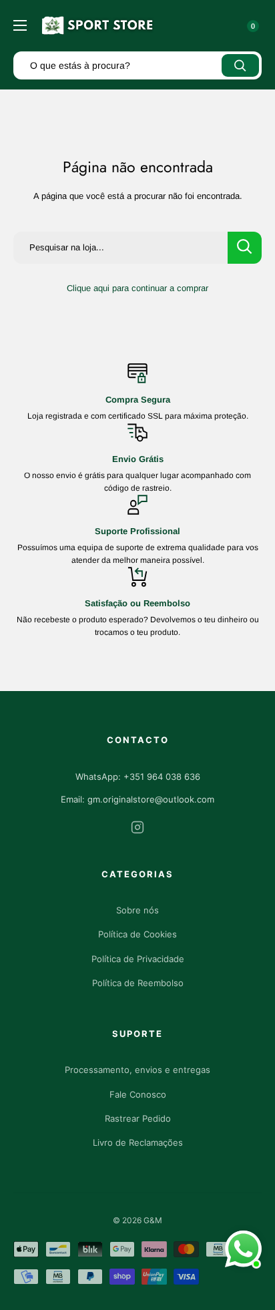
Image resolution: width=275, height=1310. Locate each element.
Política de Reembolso (138, 982)
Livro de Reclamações (138, 1142)
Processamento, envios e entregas (137, 1069)
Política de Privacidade (137, 958)
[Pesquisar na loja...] (245, 248)
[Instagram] (137, 830)
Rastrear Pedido (138, 1118)
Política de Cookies (137, 934)
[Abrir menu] (20, 25)
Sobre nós (137, 910)
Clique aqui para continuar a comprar (137, 288)
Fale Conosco (137, 1094)
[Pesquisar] (240, 65)
